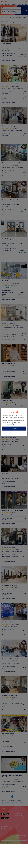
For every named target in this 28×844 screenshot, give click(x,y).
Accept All (14, 428)
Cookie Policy (10, 424)
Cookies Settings (14, 432)
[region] (14, 422)
